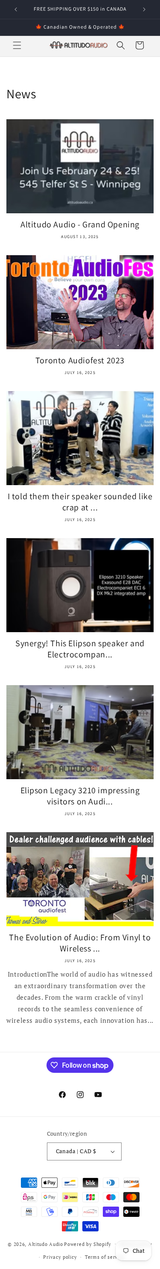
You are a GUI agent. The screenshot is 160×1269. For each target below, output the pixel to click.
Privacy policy (60, 1257)
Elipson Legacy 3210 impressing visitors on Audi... (80, 796)
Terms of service (105, 1257)
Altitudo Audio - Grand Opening (80, 224)
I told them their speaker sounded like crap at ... (80, 502)
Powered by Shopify (87, 1244)
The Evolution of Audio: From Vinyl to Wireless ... (80, 943)
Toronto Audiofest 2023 (80, 360)
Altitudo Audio (45, 1244)
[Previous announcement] (15, 9)
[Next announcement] (144, 9)
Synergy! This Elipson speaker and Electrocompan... (80, 649)
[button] (17, 45)
